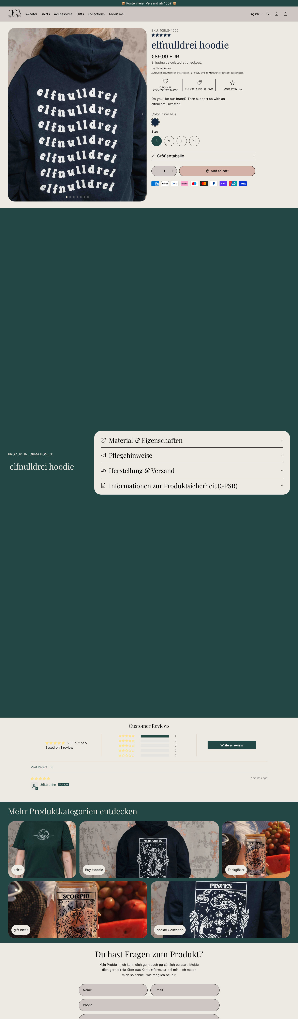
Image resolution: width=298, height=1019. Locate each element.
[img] (40, 778)
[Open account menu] (276, 14)
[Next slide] (143, 114)
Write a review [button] (231, 745)
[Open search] (268, 14)
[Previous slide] (11, 114)
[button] (127, 736)
